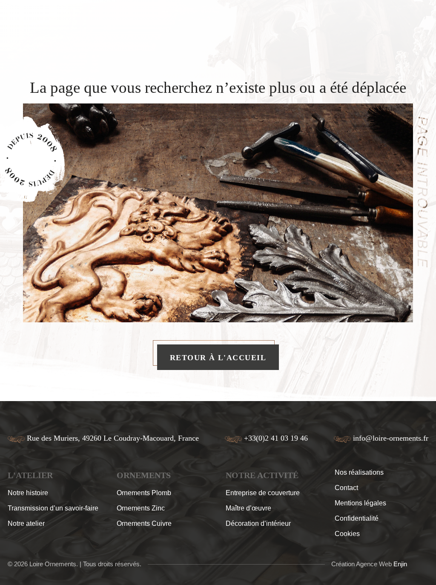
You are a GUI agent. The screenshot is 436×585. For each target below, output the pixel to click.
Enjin (400, 564)
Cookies (347, 533)
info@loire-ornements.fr (390, 438)
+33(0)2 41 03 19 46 (276, 438)
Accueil (45, 27)
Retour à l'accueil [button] (218, 357)
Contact (346, 487)
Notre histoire (28, 492)
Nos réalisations (325, 27)
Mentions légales (360, 503)
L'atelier (30, 475)
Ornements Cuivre (144, 523)
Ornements (144, 475)
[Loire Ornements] (200, 27)
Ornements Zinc (141, 508)
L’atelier (81, 27)
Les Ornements (139, 27)
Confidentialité (357, 518)
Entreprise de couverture (263, 492)
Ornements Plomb (144, 492)
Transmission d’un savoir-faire (53, 508)
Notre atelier (26, 523)
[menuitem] (45, 27)
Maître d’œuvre (248, 508)
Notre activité (252, 27)
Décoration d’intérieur (258, 523)
